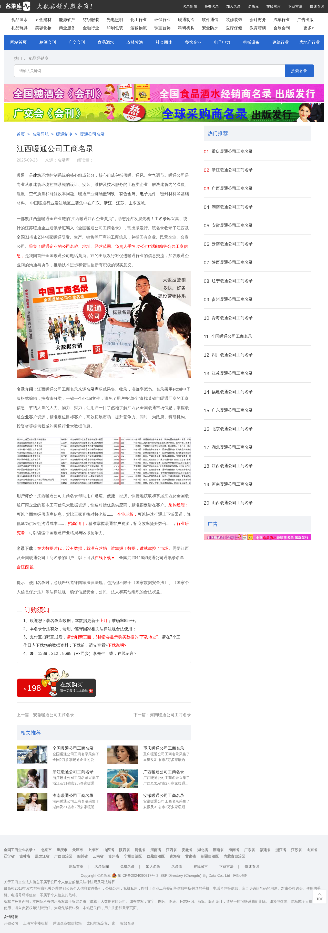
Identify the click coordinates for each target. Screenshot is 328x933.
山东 (132, 203)
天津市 (77, 850)
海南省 (234, 850)
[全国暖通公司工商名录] (32, 755)
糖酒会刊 (47, 42)
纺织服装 (91, 19)
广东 (95, 203)
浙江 (108, 203)
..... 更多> (305, 28)
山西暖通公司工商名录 (228, 503)
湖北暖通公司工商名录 (228, 447)
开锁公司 (11, 923)
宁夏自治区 (133, 856)
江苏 (120, 203)
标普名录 (127, 923)
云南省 (98, 856)
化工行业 (138, 19)
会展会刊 (281, 28)
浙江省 (280, 850)
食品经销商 (38, 58)
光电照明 (115, 19)
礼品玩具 (19, 28)
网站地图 (240, 875)
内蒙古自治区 (234, 856)
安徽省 (187, 850)
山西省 (109, 850)
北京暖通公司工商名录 (228, 429)
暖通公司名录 (92, 134)
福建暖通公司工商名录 (228, 392)
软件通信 (210, 19)
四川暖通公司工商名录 (228, 355)
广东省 (249, 850)
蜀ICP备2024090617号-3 (137, 875)
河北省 (140, 850)
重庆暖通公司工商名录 (163, 748)
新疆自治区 (210, 856)
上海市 (93, 850)
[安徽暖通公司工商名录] (122, 802)
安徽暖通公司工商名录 (163, 795)
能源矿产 (67, 19)
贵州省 (113, 856)
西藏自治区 (156, 856)
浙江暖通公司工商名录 (73, 772)
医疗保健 (234, 28)
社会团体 (164, 42)
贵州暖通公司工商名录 (228, 299)
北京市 (46, 850)
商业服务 (67, 28)
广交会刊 (76, 42)
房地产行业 (309, 42)
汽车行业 (281, 19)
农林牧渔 (135, 42)
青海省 (175, 856)
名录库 (253, 6)
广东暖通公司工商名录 (228, 410)
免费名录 (211, 6)
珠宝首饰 (162, 28)
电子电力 (222, 42)
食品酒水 (19, 19)
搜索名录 (299, 71)
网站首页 (18, 42)
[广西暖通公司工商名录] (122, 778)
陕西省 (124, 850)
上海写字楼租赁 (35, 923)
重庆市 (62, 850)
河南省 (155, 850)
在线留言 (273, 6)
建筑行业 (280, 42)
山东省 (312, 850)
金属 (131, 194)
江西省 (171, 850)
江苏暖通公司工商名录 (228, 373)
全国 (21, 237)
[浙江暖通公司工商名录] (32, 778)
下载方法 (295, 6)
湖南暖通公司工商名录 (73, 795)
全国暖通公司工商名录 (73, 748)
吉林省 (24, 856)
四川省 (82, 856)
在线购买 (74, 686)
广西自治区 (63, 856)
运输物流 (138, 28)
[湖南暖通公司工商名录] (32, 802)
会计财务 (258, 19)
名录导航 (40, 134)
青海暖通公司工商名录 (228, 318)
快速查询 (317, 6)
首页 (21, 134)
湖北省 (202, 850)
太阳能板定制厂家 (101, 923)
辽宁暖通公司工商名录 (228, 281)
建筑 (37, 175)
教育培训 (258, 28)
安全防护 (210, 28)
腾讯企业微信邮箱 (67, 923)
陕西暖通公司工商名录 (228, 262)
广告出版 (305, 19)
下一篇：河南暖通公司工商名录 (162, 715)
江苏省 (296, 850)
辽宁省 (9, 856)
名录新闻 (190, 6)
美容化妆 (43, 28)
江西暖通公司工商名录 (228, 466)
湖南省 (218, 850)
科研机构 (186, 28)
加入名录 (233, 6)
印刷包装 (115, 28)
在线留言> (126, 653)
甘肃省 (190, 856)
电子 (144, 194)
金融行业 (91, 28)
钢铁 (111, 194)
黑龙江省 (42, 856)
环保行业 (162, 19)
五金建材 (43, 19)
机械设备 (251, 42)
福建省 (265, 850)
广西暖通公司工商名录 (163, 772)
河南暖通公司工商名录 (228, 484)
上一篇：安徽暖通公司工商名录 (45, 715)
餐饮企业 (193, 42)
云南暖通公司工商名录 (228, 244)
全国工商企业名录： (20, 850)
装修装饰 (234, 19)
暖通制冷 (186, 19)
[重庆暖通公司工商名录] (122, 755)
